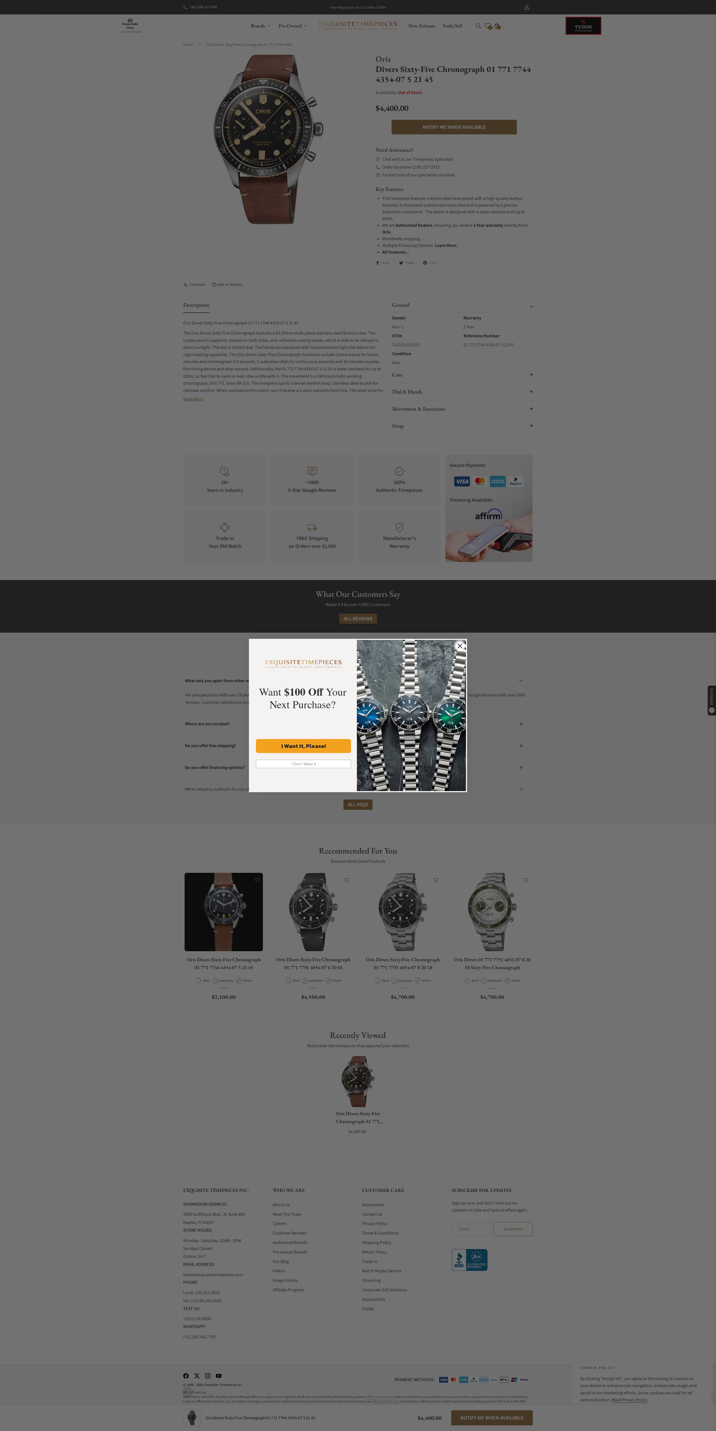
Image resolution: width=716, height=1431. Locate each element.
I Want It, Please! (303, 746)
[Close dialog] (460, 646)
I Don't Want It (303, 764)
